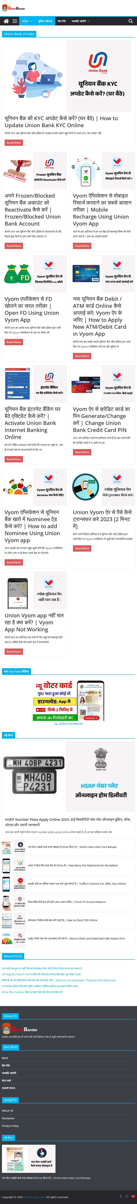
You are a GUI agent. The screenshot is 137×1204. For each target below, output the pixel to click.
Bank (25, 21)
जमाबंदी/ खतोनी (79, 21)
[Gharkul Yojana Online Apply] (28, 1147)
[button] (31, 21)
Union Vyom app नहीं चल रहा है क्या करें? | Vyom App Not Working (34, 622)
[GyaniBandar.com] (6, 21)
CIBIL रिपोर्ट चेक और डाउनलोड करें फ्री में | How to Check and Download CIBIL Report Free (76, 938)
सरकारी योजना (8, 1088)
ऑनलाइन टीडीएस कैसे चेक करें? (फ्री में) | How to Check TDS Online (62, 920)
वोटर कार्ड (6, 1080)
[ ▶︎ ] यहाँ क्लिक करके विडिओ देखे (68, 724)
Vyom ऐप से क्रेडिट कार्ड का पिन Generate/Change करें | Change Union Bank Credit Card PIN (101, 419)
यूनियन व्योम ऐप (45, 21)
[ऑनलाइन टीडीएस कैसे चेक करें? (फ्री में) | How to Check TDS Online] (13, 921)
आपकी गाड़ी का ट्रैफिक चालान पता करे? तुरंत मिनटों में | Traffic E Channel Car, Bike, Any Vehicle (77, 883)
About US (7, 1110)
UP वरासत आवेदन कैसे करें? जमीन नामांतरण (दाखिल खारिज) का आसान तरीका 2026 (40, 986)
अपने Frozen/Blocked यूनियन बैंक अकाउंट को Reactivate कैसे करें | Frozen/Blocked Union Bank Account (33, 209)
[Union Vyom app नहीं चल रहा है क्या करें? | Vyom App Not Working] (34, 590)
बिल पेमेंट (62, 21)
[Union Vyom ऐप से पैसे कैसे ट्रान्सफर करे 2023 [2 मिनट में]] (102, 487)
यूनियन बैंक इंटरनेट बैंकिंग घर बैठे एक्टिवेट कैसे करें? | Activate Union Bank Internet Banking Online (32, 423)
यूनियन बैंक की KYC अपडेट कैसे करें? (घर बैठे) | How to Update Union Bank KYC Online (61, 121)
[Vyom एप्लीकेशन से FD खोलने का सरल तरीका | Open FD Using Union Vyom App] (34, 273)
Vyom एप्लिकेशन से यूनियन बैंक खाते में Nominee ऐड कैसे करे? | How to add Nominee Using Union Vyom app (32, 526)
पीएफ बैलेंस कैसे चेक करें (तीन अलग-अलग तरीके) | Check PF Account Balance (67, 902)
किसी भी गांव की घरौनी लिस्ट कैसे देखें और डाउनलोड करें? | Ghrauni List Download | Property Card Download (58, 980)
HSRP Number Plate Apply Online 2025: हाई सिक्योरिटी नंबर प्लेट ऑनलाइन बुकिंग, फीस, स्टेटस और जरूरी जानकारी (68, 822)
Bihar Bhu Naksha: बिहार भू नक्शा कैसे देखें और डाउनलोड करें (32, 992)
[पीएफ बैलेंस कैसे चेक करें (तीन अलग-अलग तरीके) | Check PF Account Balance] (13, 902)
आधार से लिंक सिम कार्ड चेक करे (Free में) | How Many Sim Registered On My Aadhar (73, 865)
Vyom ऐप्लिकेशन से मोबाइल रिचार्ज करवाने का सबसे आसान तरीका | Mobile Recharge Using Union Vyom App (102, 209)
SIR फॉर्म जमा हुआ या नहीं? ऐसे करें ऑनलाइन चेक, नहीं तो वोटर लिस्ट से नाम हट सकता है (42, 968)
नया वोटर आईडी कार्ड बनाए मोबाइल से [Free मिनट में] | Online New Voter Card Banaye (72, 847)
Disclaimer (8, 1118)
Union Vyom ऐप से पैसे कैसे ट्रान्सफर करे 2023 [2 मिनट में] (102, 519)
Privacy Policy (10, 1126)
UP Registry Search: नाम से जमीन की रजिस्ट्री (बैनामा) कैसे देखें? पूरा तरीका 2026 (41, 974)
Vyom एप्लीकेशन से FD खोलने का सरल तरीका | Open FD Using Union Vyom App (32, 309)
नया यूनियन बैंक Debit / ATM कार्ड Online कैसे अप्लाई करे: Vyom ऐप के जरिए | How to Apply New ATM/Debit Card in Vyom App (99, 316)
